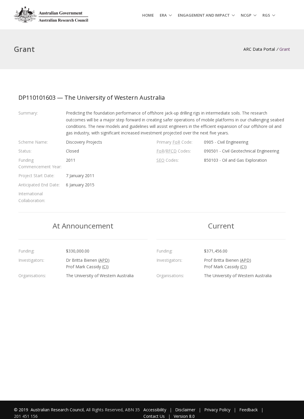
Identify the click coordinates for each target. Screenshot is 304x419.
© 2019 (21, 409)
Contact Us (154, 416)
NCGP (246, 15)
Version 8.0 (184, 416)
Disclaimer (185, 409)
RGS (266, 15)
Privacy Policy (217, 409)
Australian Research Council (57, 409)
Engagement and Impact (204, 15)
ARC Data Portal (259, 49)
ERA (163, 15)
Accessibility (154, 409)
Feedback (248, 409)
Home (148, 15)
